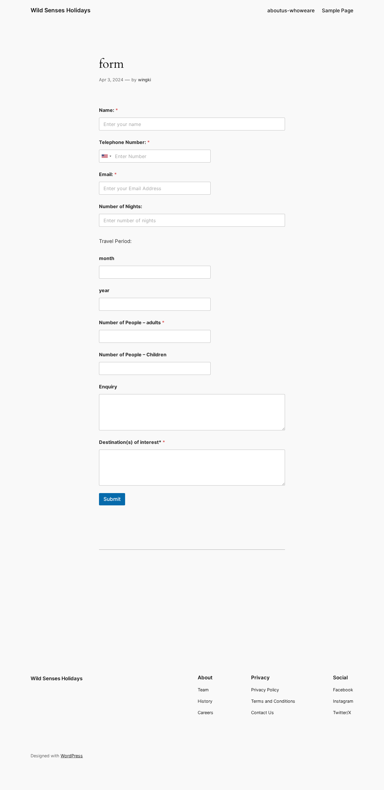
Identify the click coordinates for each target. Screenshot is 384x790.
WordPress (72, 755)
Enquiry (108, 387)
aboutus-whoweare (291, 10)
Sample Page (337, 10)
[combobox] (106, 156)
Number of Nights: (120, 206)
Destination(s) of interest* (132, 442)
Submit (112, 499)
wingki (144, 79)
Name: (108, 110)
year (104, 290)
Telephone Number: (124, 142)
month (106, 258)
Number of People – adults (131, 322)
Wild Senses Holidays (61, 10)
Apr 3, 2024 (111, 79)
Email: (108, 174)
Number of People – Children (132, 355)
